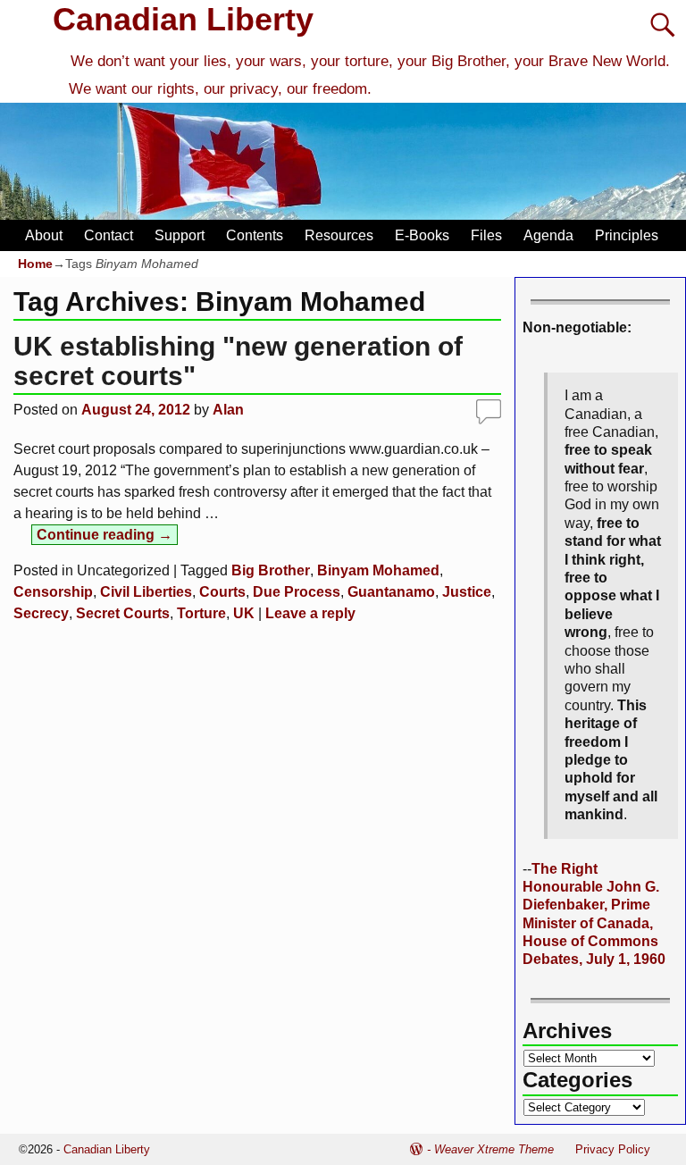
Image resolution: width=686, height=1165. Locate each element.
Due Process (296, 591)
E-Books (422, 235)
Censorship (53, 591)
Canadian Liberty (183, 19)
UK (244, 613)
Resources (339, 235)
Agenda (548, 235)
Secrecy (41, 613)
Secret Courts (123, 613)
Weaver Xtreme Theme (494, 1149)
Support (180, 235)
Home (35, 263)
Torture (201, 613)
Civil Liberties (146, 591)
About (44, 235)
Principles (626, 235)
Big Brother (270, 570)
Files (486, 235)
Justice (466, 591)
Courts (222, 591)
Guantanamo (391, 591)
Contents (254, 235)
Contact (108, 235)
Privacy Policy (612, 1149)
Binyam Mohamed (378, 570)
